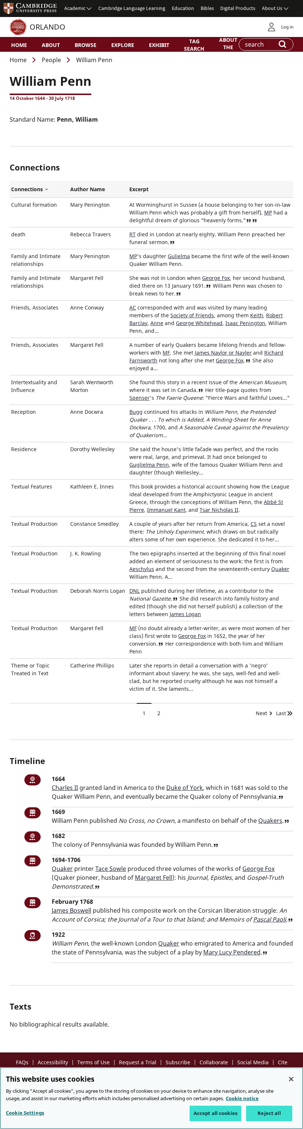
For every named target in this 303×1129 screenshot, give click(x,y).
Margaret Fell (153, 877)
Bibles (207, 8)
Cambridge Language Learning (131, 8)
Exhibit (159, 44)
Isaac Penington (245, 323)
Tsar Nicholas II (219, 509)
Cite (282, 1062)
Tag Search (194, 45)
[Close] (291, 1079)
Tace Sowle (110, 869)
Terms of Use (93, 1062)
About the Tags (228, 46)
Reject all (269, 1113)
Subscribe (178, 1062)
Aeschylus (141, 568)
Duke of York (184, 788)
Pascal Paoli (269, 919)
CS (254, 523)
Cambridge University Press (30, 8)
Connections (39, 189)
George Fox (216, 277)
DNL (134, 590)
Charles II (65, 788)
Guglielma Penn (149, 464)
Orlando (47, 27)
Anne (156, 323)
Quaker (280, 568)
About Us (272, 8)
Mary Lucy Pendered (232, 952)
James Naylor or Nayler (223, 352)
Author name (87, 189)
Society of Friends (192, 315)
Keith (256, 315)
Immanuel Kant (166, 509)
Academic (74, 8)
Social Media (253, 1062)
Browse (85, 44)
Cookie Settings (25, 1112)
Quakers (270, 821)
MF (166, 352)
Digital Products (237, 8)
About (51, 44)
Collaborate (214, 1062)
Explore (122, 44)
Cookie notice (242, 1098)
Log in (287, 27)
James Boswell (71, 910)
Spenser (139, 397)
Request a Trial (137, 1062)
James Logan (185, 614)
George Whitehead (199, 323)
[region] (151, 1098)
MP (268, 212)
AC (132, 307)
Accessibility (53, 1062)
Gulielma (179, 256)
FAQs (22, 1062)
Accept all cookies (215, 1113)
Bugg (136, 411)
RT (132, 234)
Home (19, 44)
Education (183, 8)
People (51, 60)
